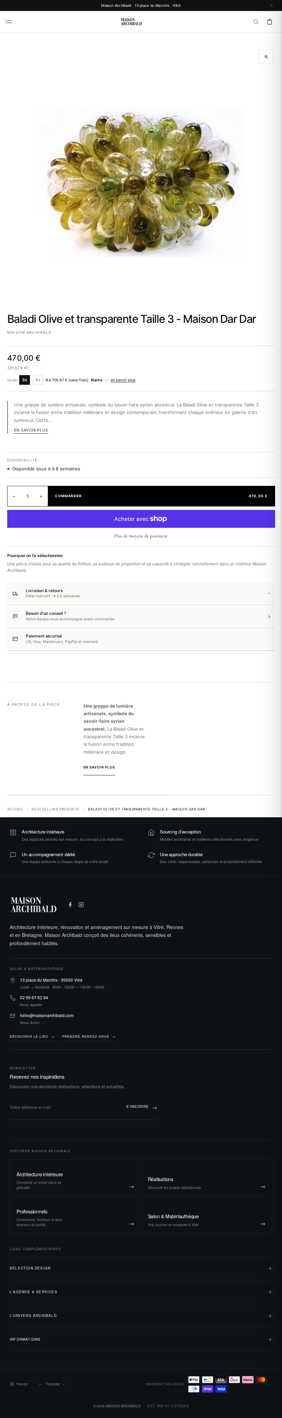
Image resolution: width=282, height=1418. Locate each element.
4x (37, 379)
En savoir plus (31, 430)
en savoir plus (123, 380)
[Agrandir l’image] (266, 57)
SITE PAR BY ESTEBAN (168, 1406)
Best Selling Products (55, 809)
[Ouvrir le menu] (10, 22)
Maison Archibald (29, 332)
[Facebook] (70, 905)
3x (24, 379)
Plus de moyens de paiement (141, 536)
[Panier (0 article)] (269, 22)
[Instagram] (81, 905)
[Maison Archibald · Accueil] (131, 21)
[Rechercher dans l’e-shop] (256, 22)
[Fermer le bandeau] (271, 5)
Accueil (15, 809)
